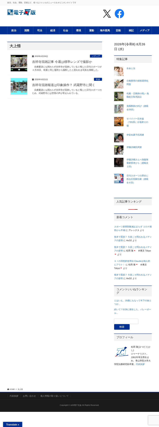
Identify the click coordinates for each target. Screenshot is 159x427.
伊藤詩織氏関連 (134, 147)
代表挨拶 (140, 364)
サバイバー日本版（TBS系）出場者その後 (137, 122)
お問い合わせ (29, 396)
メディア (96, 56)
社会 (98, 79)
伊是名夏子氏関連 (135, 135)
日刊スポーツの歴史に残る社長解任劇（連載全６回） (137, 179)
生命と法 (131, 68)
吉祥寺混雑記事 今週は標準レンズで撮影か (62, 61)
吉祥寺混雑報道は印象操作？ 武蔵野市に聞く (63, 85)
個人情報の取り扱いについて (54, 396)
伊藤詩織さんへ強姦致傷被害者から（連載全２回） (137, 163)
